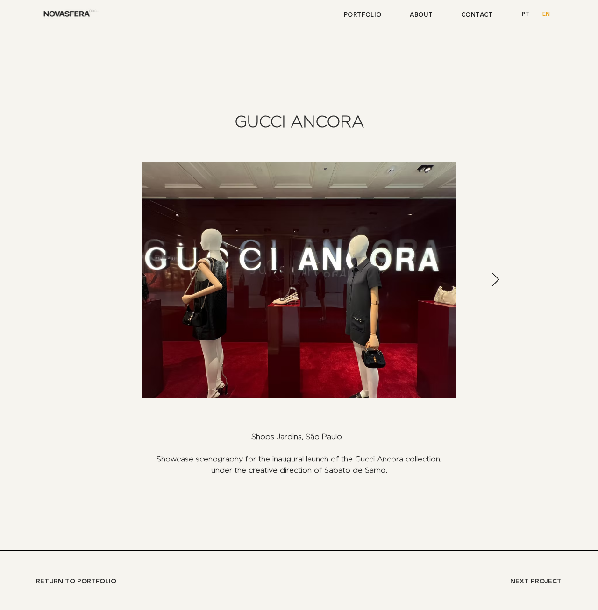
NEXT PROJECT (536, 581)
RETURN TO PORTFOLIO (76, 581)
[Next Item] (495, 279)
